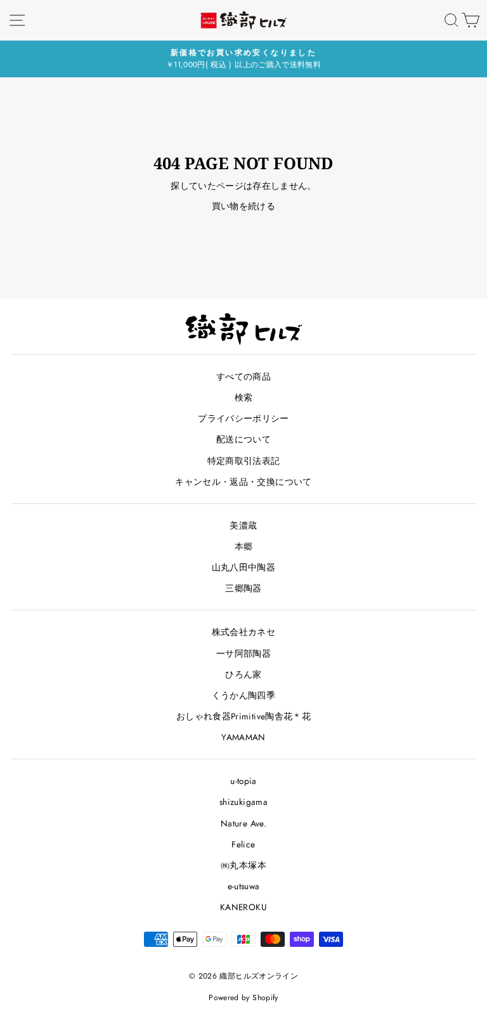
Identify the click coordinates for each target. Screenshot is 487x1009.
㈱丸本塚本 (243, 865)
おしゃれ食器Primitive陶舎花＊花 (243, 716)
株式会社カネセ (243, 632)
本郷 (244, 546)
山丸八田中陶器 (243, 567)
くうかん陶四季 (243, 695)
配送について (243, 439)
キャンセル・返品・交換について (243, 481)
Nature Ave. (243, 823)
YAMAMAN (243, 737)
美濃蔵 (243, 525)
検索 (244, 397)
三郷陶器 (243, 588)
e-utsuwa (244, 886)
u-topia (243, 780)
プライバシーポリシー (243, 418)
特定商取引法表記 (243, 460)
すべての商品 (243, 376)
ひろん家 (243, 674)
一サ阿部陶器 (243, 653)
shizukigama (243, 801)
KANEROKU (243, 907)
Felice (243, 844)
